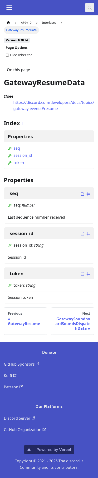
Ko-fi (8, 375)
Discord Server (17, 418)
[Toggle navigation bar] (9, 7)
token (19, 162)
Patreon (11, 387)
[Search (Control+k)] (89, 7)
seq (17, 148)
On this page (18, 69)
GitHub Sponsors (19, 364)
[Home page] (8, 22)
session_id (23, 155)
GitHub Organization (22, 429)
